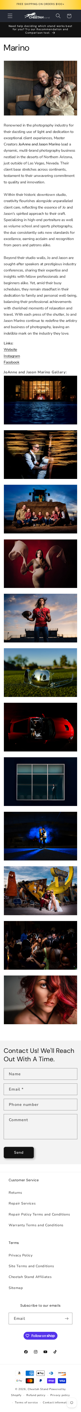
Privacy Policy (21, 1255)
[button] (10, 16)
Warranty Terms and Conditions (36, 1225)
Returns (15, 1192)
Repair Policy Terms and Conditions (39, 1214)
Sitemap (16, 1288)
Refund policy (35, 1395)
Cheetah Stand (38, 1389)
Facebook (11, 362)
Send (19, 1152)
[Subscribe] (66, 1318)
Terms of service (26, 1402)
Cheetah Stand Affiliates (30, 1277)
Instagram (12, 356)
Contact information (57, 1402)
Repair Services (22, 1203)
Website (10, 349)
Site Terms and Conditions (31, 1266)
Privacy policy (60, 1395)
